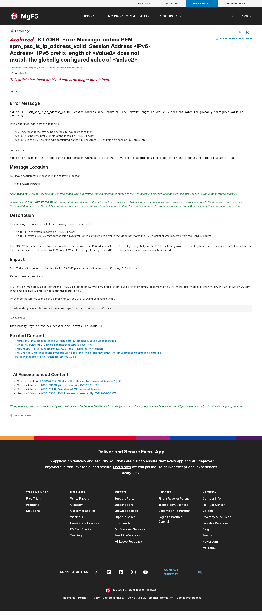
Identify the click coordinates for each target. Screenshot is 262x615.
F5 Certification (81, 529)
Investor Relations (215, 523)
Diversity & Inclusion (217, 517)
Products (32, 505)
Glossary (76, 505)
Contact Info (212, 499)
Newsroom (210, 541)
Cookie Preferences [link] (188, 597)
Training (76, 535)
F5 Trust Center (214, 505)
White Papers (79, 499)
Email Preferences (127, 535)
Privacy (95, 597)
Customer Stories (83, 511)
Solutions (33, 511)
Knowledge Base (126, 511)
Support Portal (124, 499)
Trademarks (68, 597)
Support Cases (124, 517)
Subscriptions (124, 505)
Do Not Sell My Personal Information (150, 597)
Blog (206, 529)
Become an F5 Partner (174, 511)
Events (207, 535)
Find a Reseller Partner (174, 499)
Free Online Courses (84, 523)
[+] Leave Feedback (128, 541)
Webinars (76, 517)
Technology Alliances (173, 505)
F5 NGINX (209, 548)
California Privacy (113, 597)
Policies (83, 597)
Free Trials (33, 499)
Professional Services (129, 529)
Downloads (122, 523)
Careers (208, 511)
